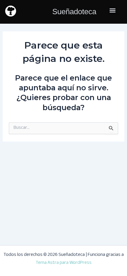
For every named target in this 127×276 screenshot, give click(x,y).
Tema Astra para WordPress (64, 263)
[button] (113, 10)
